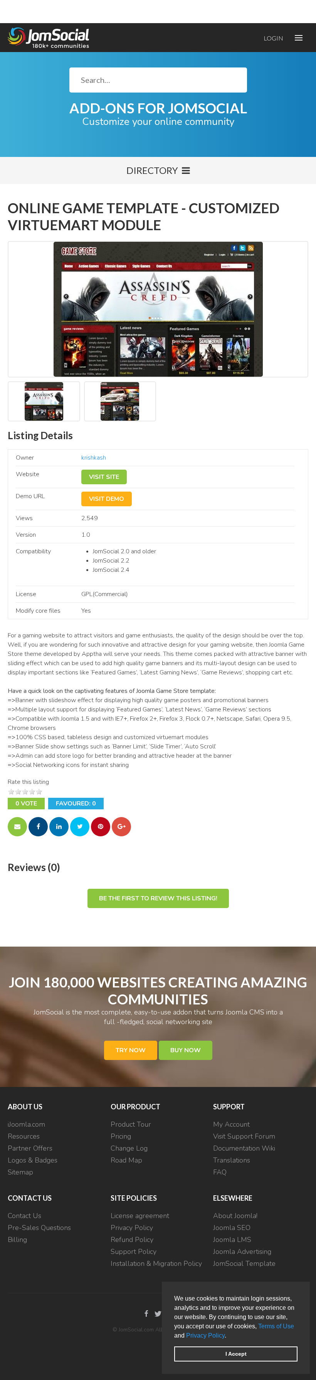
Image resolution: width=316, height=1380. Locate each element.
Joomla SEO (231, 1227)
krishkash (93, 457)
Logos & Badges (32, 1160)
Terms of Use (276, 1326)
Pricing (121, 1136)
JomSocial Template (244, 1263)
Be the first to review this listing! (158, 898)
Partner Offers (30, 1148)
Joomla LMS (232, 1239)
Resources (24, 1136)
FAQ (220, 1172)
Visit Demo (106, 499)
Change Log (129, 1148)
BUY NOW (185, 1050)
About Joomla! (235, 1215)
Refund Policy (132, 1239)
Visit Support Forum (244, 1136)
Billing (17, 1239)
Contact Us (24, 1215)
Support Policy (133, 1251)
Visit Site (104, 477)
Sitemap (20, 1172)
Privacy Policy (205, 1335)
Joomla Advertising (242, 1251)
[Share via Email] (17, 826)
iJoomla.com (26, 1124)
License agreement (140, 1215)
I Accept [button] (236, 1354)
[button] (229, 1336)
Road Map (126, 1160)
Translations (231, 1160)
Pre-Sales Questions (39, 1227)
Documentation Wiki (244, 1148)
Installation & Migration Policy (156, 1263)
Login (273, 38)
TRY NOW (131, 1050)
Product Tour (131, 1124)
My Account (231, 1124)
